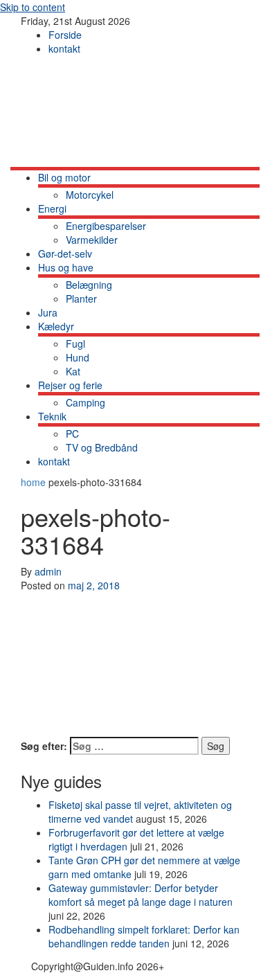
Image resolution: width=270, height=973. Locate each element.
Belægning (89, 285)
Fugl (75, 343)
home (34, 482)
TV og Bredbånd (102, 447)
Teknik (52, 416)
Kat (73, 371)
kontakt (64, 48)
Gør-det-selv (65, 253)
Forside (65, 35)
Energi (52, 208)
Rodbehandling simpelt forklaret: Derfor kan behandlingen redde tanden (144, 936)
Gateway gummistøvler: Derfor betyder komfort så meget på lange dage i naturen (140, 895)
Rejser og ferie (70, 385)
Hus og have (65, 267)
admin (48, 571)
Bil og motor (64, 177)
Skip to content (32, 7)
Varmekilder (92, 240)
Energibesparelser (106, 226)
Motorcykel (90, 195)
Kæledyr (56, 326)
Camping (85, 402)
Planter (81, 298)
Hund (77, 357)
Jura (47, 312)
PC (72, 433)
